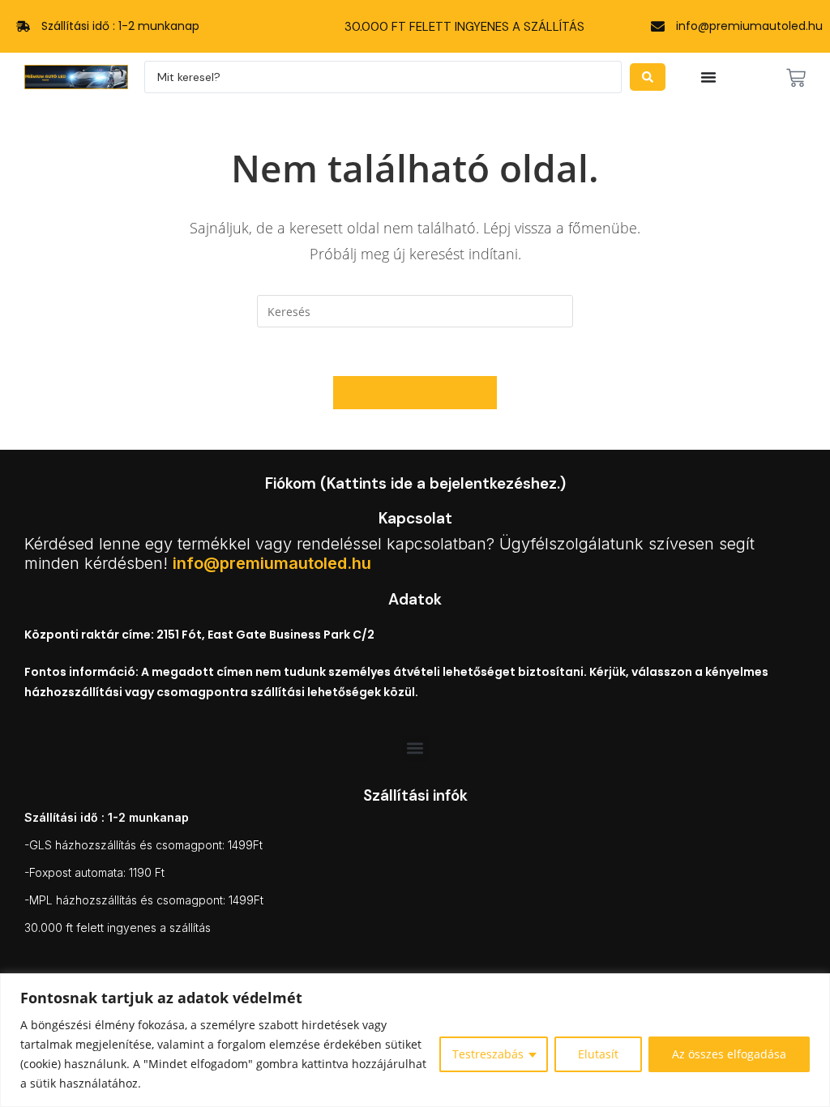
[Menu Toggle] (708, 77)
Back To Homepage (415, 392)
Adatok (415, 599)
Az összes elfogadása (729, 1054)
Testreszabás (488, 1054)
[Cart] (796, 78)
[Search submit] (647, 77)
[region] (415, 1040)
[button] (415, 748)
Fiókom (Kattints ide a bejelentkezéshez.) (415, 483)
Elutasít (598, 1054)
